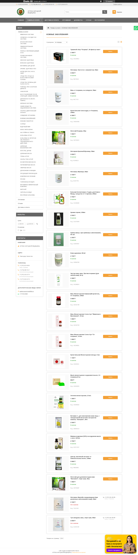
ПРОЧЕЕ (22, 179)
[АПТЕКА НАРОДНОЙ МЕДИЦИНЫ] (21, 15)
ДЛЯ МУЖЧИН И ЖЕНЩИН (28, 170)
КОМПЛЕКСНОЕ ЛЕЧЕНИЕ (27, 176)
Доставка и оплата (52, 20)
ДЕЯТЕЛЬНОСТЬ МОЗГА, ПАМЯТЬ (27, 99)
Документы (78, 20)
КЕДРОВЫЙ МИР (25, 126)
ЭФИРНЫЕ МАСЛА (25, 167)
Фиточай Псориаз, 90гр (78, 131)
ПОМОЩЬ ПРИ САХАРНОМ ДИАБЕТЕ (28, 87)
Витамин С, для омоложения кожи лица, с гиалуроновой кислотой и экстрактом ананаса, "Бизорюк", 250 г (84, 417)
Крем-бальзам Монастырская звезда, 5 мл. (85, 355)
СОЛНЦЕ (23, 124)
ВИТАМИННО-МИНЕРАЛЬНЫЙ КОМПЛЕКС (29, 185)
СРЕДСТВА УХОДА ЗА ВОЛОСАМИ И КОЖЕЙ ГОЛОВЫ (27, 77)
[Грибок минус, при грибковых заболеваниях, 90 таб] (58, 239)
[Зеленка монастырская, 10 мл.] (58, 402)
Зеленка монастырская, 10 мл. (80, 395)
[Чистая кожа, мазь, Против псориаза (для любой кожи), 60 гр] (58, 280)
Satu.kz (77, 550)
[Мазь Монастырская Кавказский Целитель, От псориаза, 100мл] (58, 300)
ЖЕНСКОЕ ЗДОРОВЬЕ (27, 60)
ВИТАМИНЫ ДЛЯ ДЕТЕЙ (27, 65)
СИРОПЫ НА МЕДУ (26, 192)
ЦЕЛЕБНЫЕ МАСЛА (26, 153)
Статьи (88, 20)
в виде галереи (118, 42)
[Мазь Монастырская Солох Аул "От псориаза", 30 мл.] (58, 341)
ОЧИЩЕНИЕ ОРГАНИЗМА (27, 115)
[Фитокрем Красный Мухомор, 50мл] (58, 158)
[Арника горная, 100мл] (58, 219)
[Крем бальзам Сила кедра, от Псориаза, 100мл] (58, 117)
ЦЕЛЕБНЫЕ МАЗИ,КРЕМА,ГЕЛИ (25, 147)
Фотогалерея (100, 20)
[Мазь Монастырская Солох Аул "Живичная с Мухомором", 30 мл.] (58, 320)
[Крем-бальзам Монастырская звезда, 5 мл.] (58, 361)
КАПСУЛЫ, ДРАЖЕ (25, 150)
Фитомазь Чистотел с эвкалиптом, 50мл (84, 70)
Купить (110, 51)
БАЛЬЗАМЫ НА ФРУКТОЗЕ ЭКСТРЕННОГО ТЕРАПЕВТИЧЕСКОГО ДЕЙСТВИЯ (28, 140)
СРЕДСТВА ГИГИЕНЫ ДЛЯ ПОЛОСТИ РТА (28, 83)
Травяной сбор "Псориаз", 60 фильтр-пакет (85, 49)
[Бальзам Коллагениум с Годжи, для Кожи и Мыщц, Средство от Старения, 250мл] (58, 198)
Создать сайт (37, 1)
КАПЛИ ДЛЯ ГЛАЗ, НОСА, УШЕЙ (27, 72)
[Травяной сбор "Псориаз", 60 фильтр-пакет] (58, 56)
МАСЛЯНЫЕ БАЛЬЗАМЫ (27, 195)
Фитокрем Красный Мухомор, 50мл (82, 151)
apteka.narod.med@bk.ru (27, 291)
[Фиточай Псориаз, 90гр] (58, 137)
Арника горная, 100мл (77, 212)
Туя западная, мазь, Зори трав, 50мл (83, 517)
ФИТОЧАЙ (23, 189)
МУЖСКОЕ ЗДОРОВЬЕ (27, 63)
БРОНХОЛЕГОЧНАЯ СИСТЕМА (26, 42)
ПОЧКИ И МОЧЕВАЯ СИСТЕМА (26, 56)
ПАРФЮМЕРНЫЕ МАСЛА (27, 165)
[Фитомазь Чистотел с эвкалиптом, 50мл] (58, 76)
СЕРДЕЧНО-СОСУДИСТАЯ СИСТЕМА (28, 38)
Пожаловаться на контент (79, 552)
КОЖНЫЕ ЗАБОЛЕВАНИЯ (27, 118)
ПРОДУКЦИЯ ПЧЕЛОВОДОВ (28, 173)
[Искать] (104, 12)
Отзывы (20, 203)
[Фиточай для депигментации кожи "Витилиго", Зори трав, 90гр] (58, 483)
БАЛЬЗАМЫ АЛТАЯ (26, 135)
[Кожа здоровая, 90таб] (58, 259)
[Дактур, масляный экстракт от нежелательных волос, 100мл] (58, 463)
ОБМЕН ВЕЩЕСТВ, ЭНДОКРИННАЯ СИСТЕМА (28, 107)
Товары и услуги (33, 20)
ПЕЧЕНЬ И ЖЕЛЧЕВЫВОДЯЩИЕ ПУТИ (29, 51)
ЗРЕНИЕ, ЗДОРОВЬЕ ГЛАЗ (28, 68)
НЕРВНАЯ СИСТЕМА (26, 103)
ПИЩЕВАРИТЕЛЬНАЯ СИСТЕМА (26, 47)
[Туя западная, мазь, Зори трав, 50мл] (58, 524)
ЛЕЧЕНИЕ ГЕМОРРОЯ (26, 121)
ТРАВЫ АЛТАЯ (24, 156)
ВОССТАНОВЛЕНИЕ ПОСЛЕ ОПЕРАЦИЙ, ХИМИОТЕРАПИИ (29, 95)
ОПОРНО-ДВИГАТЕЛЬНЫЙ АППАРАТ (28, 111)
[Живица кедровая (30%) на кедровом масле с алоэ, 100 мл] (58, 443)
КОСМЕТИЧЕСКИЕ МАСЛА (28, 162)
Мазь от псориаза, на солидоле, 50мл (83, 90)
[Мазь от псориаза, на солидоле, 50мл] (58, 97)
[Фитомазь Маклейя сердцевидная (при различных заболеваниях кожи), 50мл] (58, 504)
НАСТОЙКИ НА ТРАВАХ (27, 132)
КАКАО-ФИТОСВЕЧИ (26, 129)
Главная (21, 20)
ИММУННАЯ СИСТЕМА (27, 34)
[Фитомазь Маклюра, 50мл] (58, 178)
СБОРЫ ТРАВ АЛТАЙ (26, 159)
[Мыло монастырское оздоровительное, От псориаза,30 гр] (58, 382)
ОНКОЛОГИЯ (24, 91)
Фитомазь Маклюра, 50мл (79, 171)
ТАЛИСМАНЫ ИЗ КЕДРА (27, 182)
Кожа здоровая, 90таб (77, 253)
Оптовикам (66, 20)
